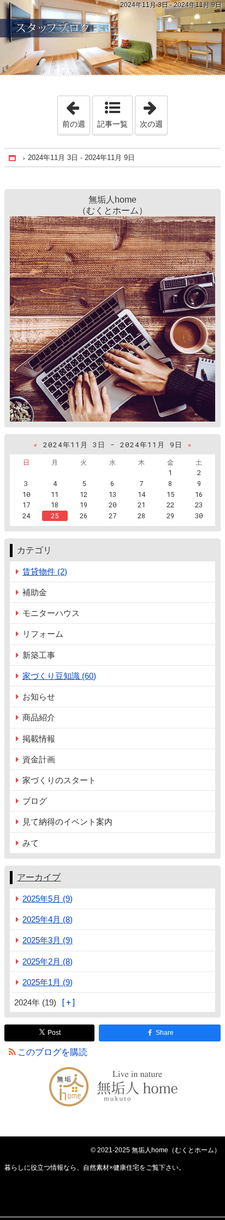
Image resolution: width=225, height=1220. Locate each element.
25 (54, 515)
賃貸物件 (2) (44, 571)
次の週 (153, 112)
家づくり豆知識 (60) (59, 675)
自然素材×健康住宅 (112, 37)
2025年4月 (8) (47, 919)
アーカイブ (39, 877)
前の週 (76, 112)
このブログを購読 (52, 1052)
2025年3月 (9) (47, 940)
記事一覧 (112, 124)
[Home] (13, 158)
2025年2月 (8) (47, 961)
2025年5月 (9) (47, 898)
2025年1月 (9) (47, 982)
